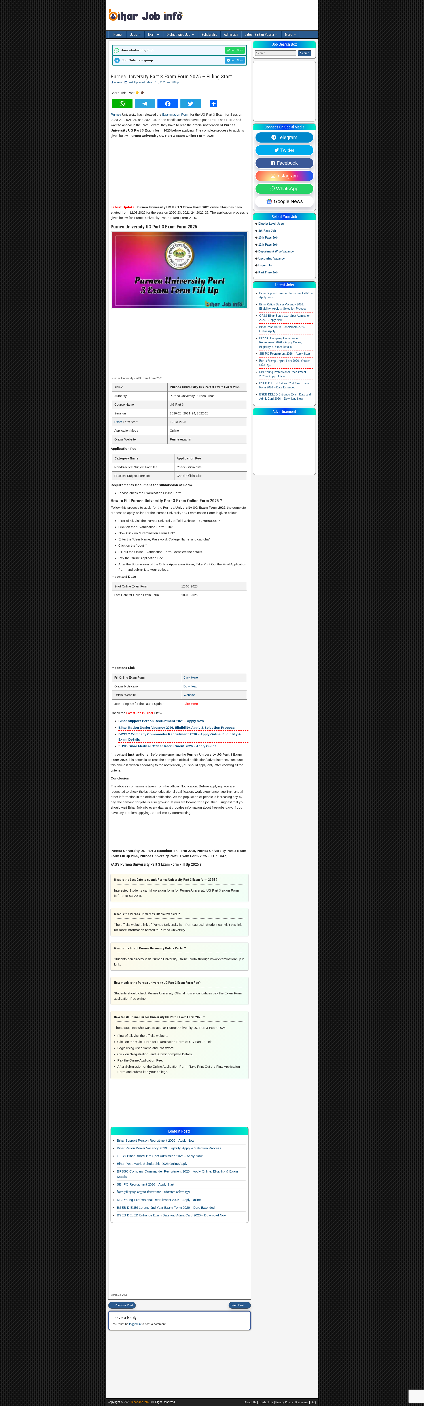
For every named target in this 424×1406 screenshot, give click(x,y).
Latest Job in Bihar (139, 713)
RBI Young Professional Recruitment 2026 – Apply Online (159, 1200)
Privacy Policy (284, 1402)
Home (117, 34)
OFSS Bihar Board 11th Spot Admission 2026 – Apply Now (160, 1156)
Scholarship (209, 34)
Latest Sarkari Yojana (259, 34)
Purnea (116, 114)
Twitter (286, 150)
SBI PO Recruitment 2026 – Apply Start (145, 1184)
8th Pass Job (267, 230)
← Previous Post (122, 1305)
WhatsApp (286, 188)
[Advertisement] (179, 172)
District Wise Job (178, 34)
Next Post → (239, 1305)
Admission (231, 34)
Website (189, 695)
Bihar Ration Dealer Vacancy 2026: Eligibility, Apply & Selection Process (176, 727)
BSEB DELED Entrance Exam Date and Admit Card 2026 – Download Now (172, 1215)
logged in (135, 1324)
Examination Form (175, 114)
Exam (151, 34)
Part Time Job (268, 272)
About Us (250, 1402)
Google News (288, 201)
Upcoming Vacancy (271, 258)
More (288, 34)
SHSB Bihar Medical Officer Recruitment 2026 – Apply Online (167, 746)
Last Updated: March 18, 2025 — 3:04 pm (154, 82)
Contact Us (266, 1402)
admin (118, 82)
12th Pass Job (268, 244)
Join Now (236, 50)
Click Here (191, 677)
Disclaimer (301, 1402)
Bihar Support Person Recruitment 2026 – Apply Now (161, 721)
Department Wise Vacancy (276, 251)
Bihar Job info (140, 1402)
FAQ (313, 1402)
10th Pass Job (268, 237)
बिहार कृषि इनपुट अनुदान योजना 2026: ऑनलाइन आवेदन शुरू (153, 1192)
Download (190, 686)
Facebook (286, 163)
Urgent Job (265, 265)
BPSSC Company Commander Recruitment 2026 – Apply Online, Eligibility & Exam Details (280, 342)
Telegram (286, 137)
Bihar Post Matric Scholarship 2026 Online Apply (152, 1163)
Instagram (286, 176)
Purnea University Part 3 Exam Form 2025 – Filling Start (171, 76)
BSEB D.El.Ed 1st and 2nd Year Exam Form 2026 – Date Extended (166, 1207)
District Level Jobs (271, 223)
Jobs (133, 34)
